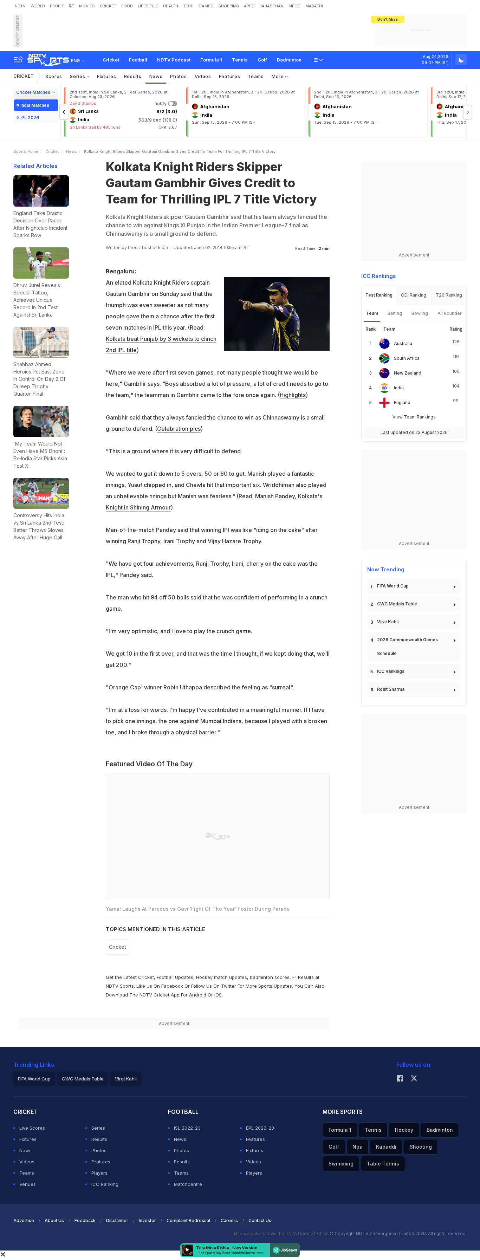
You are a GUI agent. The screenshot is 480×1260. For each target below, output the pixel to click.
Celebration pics (179, 428)
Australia (403, 343)
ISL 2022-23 (187, 1128)
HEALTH (170, 6)
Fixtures (106, 76)
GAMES (206, 6)
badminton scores (270, 977)
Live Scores (32, 1128)
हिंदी (71, 6)
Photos (178, 76)
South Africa (407, 358)
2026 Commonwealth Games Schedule (407, 646)
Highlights (293, 394)
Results (133, 76)
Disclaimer (117, 1220)
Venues (27, 1184)
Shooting (421, 1147)
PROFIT (57, 6)
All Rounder (449, 313)
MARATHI (314, 6)
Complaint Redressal (188, 1220)
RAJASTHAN (271, 6)
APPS (249, 6)
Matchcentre (188, 1184)
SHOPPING (228, 6)
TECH (188, 6)
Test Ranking (379, 295)
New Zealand (407, 373)
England (402, 402)
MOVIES (87, 6)
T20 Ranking (449, 295)
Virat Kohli (387, 621)
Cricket (111, 60)
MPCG (294, 6)
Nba (357, 1147)
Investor (147, 1220)
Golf (262, 60)
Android (197, 995)
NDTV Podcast (173, 60)
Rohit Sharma (390, 689)
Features (229, 76)
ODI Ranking (413, 295)
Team (372, 313)
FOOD (127, 6)
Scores (53, 76)
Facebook (172, 986)
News (156, 76)
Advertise (23, 1220)
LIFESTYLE (148, 6)
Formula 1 (211, 60)
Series (78, 76)
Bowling (419, 313)
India (399, 387)
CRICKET (108, 6)
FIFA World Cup (393, 586)
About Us (54, 1220)
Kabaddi (386, 1147)
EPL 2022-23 (260, 1128)
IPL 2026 (29, 117)
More (278, 76)
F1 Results (303, 977)
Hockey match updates (221, 977)
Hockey (404, 1130)
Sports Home (25, 151)
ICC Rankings (390, 671)
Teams (256, 76)
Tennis (240, 60)
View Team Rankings (414, 417)
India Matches (34, 105)
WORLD (38, 6)
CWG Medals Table (397, 603)
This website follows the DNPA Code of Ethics (281, 1233)
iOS (218, 995)
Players (99, 1173)
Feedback (85, 1220)
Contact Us (259, 1220)
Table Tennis (383, 1164)
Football (138, 60)
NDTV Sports (120, 986)
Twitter (228, 986)
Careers (229, 1220)
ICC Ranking (104, 1184)
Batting (395, 313)
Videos (203, 76)
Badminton (289, 60)
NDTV (20, 6)
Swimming (341, 1164)
